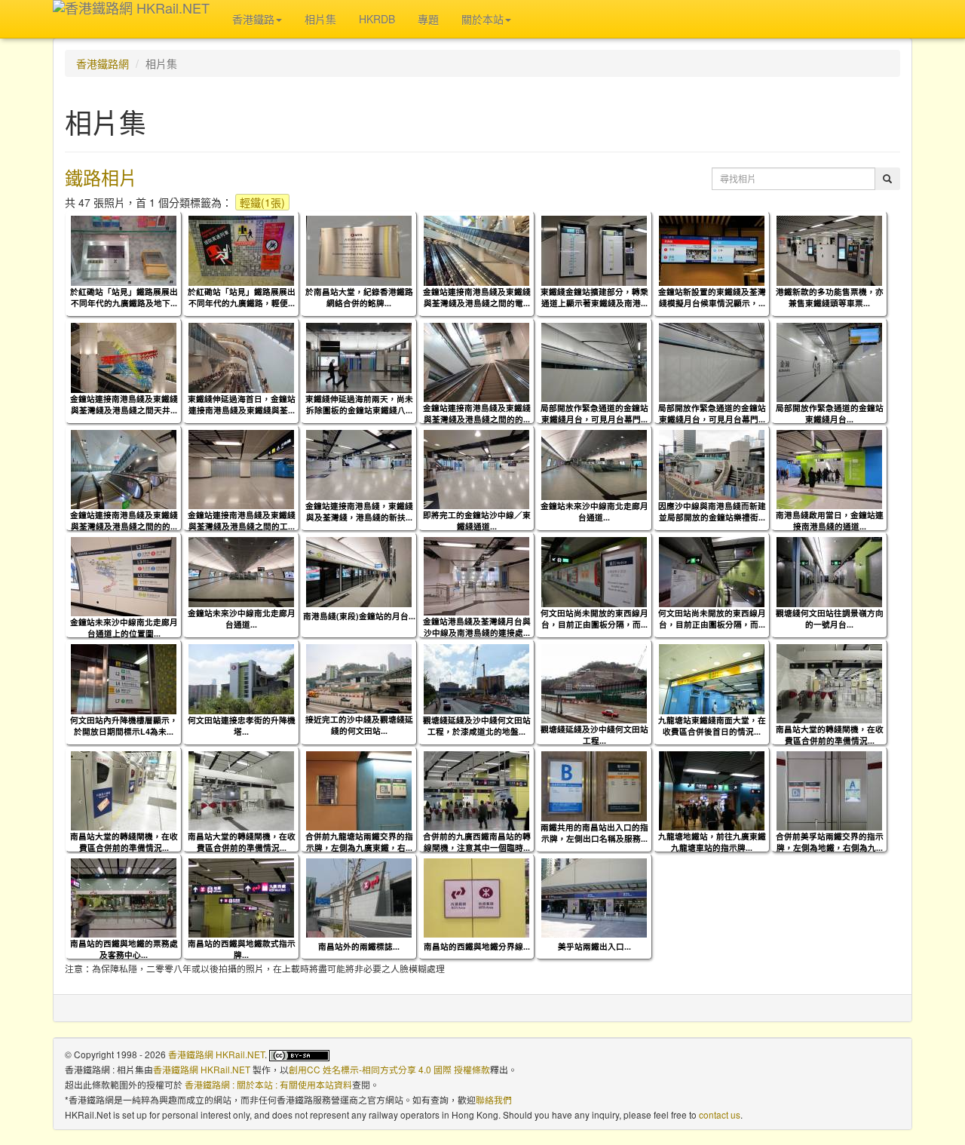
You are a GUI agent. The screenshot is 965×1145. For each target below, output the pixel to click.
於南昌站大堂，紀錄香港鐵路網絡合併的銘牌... (359, 297)
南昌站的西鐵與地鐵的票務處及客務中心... (124, 949)
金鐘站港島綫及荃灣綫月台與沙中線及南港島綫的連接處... (477, 626)
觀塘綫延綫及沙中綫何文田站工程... (594, 734)
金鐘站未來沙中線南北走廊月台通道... (594, 511)
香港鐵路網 (102, 63)
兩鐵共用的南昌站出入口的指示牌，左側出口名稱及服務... (594, 832)
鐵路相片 (101, 177)
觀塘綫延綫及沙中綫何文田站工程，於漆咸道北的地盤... (477, 725)
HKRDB (377, 18)
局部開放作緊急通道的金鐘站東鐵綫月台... (830, 413)
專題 (428, 18)
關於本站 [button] (482, 18)
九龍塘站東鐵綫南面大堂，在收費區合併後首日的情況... (712, 725)
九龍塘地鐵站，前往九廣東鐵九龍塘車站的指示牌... (712, 841)
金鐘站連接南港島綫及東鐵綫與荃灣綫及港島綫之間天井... (124, 404)
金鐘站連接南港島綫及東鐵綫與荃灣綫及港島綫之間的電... (477, 297)
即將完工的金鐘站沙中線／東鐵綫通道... (477, 520)
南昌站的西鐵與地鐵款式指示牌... (242, 949)
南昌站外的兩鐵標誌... (359, 946)
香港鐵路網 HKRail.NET (216, 1054)
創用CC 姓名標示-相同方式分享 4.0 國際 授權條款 (389, 1069)
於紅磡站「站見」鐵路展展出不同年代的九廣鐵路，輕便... (242, 297)
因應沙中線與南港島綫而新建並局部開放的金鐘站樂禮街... (712, 511)
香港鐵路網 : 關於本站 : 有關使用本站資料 (268, 1084)
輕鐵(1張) (262, 202)
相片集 (320, 18)
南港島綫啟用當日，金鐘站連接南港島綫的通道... (830, 520)
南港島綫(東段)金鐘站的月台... (359, 616)
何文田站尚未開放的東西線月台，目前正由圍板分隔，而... (594, 618)
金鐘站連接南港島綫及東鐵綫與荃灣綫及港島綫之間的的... (477, 413)
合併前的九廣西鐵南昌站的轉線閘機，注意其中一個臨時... (477, 841)
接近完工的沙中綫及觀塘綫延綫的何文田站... (359, 725)
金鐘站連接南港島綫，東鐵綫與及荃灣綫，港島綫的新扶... (359, 511)
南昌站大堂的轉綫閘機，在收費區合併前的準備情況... (830, 734)
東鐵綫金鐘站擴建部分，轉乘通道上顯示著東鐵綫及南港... (594, 297)
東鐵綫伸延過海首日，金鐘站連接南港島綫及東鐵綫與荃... (242, 404)
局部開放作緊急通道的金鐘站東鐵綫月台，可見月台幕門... (594, 413)
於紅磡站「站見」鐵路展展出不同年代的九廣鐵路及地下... (124, 297)
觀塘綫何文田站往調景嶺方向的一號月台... (830, 618)
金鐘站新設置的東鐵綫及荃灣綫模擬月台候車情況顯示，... (712, 297)
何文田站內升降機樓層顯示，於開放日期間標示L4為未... (124, 725)
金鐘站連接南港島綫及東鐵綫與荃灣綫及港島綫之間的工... (242, 520)
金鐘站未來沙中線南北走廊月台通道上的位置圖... (124, 627)
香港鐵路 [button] (253, 18)
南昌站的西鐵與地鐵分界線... (477, 946)
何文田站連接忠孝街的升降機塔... (242, 725)
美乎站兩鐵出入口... (594, 946)
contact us (719, 1114)
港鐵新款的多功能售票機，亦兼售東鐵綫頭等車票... (830, 297)
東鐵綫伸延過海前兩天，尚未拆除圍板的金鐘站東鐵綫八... (359, 404)
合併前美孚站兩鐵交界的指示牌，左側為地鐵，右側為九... (830, 841)
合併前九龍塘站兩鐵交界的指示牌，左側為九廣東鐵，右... (359, 841)
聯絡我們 (494, 1099)
